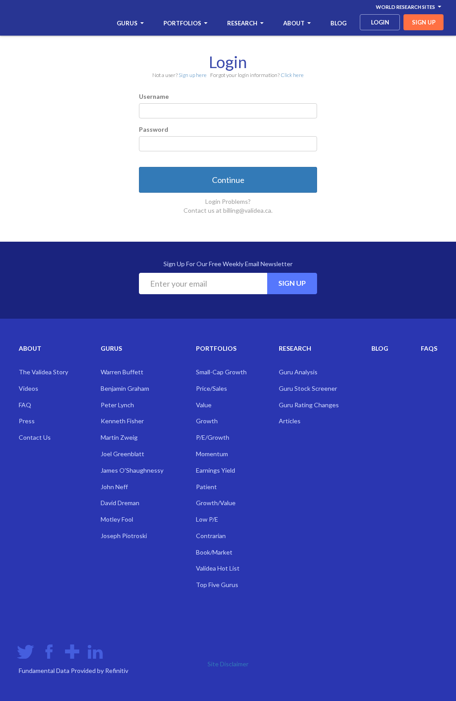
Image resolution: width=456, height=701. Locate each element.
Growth (207, 421)
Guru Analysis (298, 372)
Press (27, 421)
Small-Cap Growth (221, 372)
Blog (338, 23)
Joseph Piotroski (124, 535)
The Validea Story (43, 372)
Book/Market (214, 552)
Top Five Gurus (217, 584)
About (294, 23)
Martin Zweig (119, 437)
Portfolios (182, 23)
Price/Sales (211, 388)
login (380, 22)
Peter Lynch (117, 405)
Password (153, 129)
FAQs (429, 348)
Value (204, 405)
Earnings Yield (215, 470)
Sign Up (292, 283)
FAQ (25, 405)
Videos (28, 388)
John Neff (114, 486)
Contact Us (35, 437)
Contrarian (211, 535)
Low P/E (207, 519)
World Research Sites (405, 7)
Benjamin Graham (125, 388)
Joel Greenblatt (122, 454)
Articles (290, 421)
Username (154, 96)
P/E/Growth (212, 437)
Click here (292, 75)
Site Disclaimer (228, 664)
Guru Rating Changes (309, 405)
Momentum (212, 454)
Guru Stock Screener (308, 388)
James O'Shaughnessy (132, 470)
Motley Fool (117, 519)
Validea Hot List (218, 568)
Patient (206, 486)
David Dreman (120, 503)
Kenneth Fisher (122, 421)
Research (242, 23)
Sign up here (193, 75)
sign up (424, 22)
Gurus (127, 23)
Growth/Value (216, 503)
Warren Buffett (122, 372)
